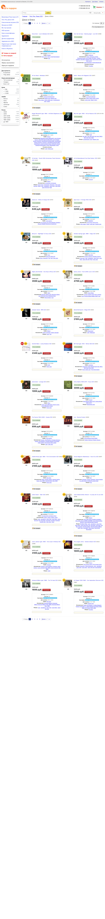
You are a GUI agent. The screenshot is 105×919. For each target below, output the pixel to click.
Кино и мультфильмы (8, 33)
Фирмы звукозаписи (8, 63)
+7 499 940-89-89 (84, 6)
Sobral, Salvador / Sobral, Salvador (51, 332)
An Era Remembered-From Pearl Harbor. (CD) (85, 158)
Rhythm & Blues (86, 526)
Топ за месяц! (11, 80)
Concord (91, 179)
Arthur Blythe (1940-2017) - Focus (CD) (84, 381)
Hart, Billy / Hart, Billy (87, 136)
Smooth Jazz (98, 224)
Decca (11, 98)
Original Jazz (91, 603)
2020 (11, 112)
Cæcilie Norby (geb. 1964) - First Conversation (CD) (45, 456)
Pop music (43, 520)
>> (49, 23)
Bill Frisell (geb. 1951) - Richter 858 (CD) (84, 343)
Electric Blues (48, 297)
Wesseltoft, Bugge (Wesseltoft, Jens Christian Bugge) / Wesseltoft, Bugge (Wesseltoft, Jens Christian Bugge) (47, 140)
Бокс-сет (11, 84)
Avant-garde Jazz (48, 100)
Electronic (52, 184)
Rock (51, 187)
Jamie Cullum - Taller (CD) (39, 494)
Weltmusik (92, 332)
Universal (11, 104)
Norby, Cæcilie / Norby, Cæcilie (49, 479)
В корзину (47, 43)
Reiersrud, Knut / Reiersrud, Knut (48, 296)
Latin (46, 444)
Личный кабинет (98, 12)
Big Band (82, 523)
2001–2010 (11, 118)
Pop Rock (57, 520)
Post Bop (91, 66)
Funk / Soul (57, 184)
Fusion (48, 101)
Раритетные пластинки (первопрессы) (9, 45)
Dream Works (91, 293)
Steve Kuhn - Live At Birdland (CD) (41, 34)
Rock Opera (91, 528)
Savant (90, 399)
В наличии (11, 72)
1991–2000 (11, 120)
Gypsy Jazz (87, 100)
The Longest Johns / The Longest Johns (92, 564)
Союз (11, 106)
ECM (91, 134)
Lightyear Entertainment (48, 96)
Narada (49, 55)
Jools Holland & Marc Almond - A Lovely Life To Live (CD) (88, 494)
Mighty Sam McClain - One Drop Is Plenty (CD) (44, 271)
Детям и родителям (8, 38)
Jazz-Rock (57, 186)
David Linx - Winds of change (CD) (41, 199)
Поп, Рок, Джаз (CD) (8, 19)
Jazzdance (46, 186)
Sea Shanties (98, 567)
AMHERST (90, 220)
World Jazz (50, 148)
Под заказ (11, 74)
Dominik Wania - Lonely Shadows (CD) (42, 343)
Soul (52, 258)
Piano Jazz (49, 366)
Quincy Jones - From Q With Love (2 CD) (84, 271)
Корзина (100, 7)
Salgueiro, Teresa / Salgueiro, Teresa (90, 479)
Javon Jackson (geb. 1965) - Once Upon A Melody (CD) (46, 541)
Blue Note (90, 254)
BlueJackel (90, 331)
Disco (41, 258)
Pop (49, 58)
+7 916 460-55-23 (84, 8)
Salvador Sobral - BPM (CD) (39, 309)
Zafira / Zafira (89, 98)
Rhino (49, 403)
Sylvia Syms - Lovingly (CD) (39, 381)
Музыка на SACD (7, 25)
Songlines (90, 365)
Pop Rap (53, 520)
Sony (11, 100)
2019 (11, 114)
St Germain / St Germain (50, 183)
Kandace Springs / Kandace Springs (92, 256)
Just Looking (49, 220)
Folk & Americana (89, 566)
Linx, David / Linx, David (46, 222)
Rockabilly (85, 528)
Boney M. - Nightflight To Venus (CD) (41, 233)
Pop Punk (48, 520)
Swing (95, 100)
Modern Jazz (96, 139)
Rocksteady (89, 529)
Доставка (95, 1)
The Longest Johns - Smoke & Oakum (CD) (85, 541)
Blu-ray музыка (6, 28)
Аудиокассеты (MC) (8, 41)
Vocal (53, 522)
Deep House (40, 184)
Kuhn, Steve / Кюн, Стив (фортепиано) (51, 56)
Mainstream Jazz (91, 404)
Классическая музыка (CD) (10, 22)
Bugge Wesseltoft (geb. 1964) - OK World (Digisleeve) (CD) (47, 113)
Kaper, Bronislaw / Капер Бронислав (92, 62)
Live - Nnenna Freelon (80, 417)
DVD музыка (5, 30)
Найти (48, 12)
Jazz (42, 186)
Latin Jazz (92, 224)
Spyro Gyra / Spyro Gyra (92, 222)
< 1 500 (11, 91)
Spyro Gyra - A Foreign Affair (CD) (83, 199)
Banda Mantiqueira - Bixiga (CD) (82, 309)
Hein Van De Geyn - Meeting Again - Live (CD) (86, 34)
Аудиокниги (5, 36)
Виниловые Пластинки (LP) (10, 17)
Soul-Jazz (55, 258)
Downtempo (47, 184)
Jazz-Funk (52, 186)
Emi (91, 477)
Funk (83, 296)
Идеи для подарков (8, 65)
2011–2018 (11, 116)
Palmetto (49, 564)
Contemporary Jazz (87, 139)
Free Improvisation (95, 369)
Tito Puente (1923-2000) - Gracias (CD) (42, 417)
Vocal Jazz (49, 407)
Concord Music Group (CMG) (90, 438)
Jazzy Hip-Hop (45, 187)
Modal (92, 100)
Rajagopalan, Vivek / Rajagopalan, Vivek (49, 145)
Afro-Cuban (41, 100)
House (39, 186)
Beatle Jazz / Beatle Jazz (51, 98)
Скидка (11, 82)
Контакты (88, 1)
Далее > (44, 23)
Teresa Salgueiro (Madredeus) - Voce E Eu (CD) (86, 456)
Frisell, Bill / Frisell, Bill (87, 366)
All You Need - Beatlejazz (38, 75)
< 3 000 (11, 93)
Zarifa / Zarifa (96, 98)
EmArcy (49, 136)
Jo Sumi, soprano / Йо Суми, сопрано (92, 294)
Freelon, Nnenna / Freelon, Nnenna (92, 440)
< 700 (11, 89)
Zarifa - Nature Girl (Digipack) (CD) (83, 75)
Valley (48, 293)
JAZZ (46, 148)
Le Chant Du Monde (90, 96)
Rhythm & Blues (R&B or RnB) (91, 296)
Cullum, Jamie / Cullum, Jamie (51, 517)
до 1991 (11, 122)
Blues (86, 523)
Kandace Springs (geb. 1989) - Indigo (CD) (85, 233)
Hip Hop (35, 186)
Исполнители (6, 60)
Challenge (90, 55)
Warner (11, 102)
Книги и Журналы (7, 48)
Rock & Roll (97, 528)
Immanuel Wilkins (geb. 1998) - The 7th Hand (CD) (45, 580)
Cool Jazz (82, 258)
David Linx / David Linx (51, 223)
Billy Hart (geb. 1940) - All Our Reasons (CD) (85, 113)
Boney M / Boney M (50, 256)
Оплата (101, 1)
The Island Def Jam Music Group (48, 515)
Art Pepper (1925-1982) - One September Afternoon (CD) (88, 580)
